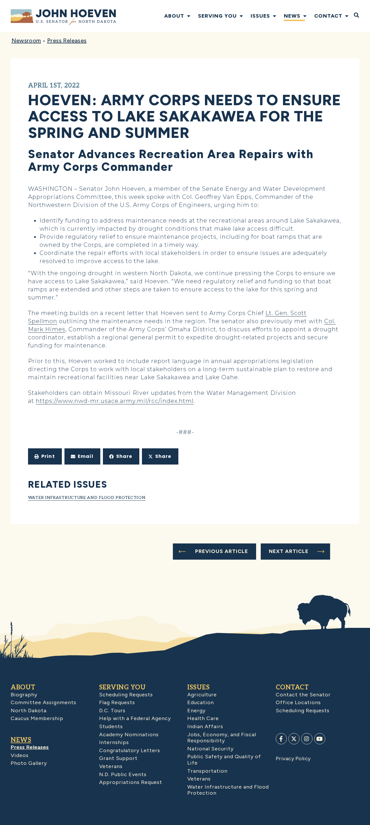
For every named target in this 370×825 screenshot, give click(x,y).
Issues (260, 16)
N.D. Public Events (123, 774)
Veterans (111, 766)
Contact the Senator (303, 694)
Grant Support (118, 758)
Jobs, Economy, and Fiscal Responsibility (221, 737)
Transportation (207, 771)
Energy (196, 710)
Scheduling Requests (126, 694)
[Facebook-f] (281, 738)
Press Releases (67, 40)
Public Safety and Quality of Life (224, 759)
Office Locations (298, 702)
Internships (114, 742)
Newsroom (26, 40)
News (292, 16)
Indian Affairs (205, 726)
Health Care (203, 718)
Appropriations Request (130, 782)
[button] (45, 456)
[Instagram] (306, 738)
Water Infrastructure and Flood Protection (87, 497)
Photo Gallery (29, 763)
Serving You (217, 16)
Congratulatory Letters (129, 750)
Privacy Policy (293, 758)
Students (111, 726)
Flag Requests (117, 702)
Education (200, 702)
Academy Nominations (129, 734)
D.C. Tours (112, 710)
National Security (210, 749)
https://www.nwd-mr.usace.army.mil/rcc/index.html (115, 400)
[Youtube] (319, 738)
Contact (328, 16)
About (174, 16)
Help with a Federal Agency (135, 718)
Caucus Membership (37, 718)
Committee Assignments (43, 702)
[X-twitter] (293, 738)
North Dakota (29, 710)
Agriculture (202, 694)
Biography (24, 694)
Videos (20, 755)
